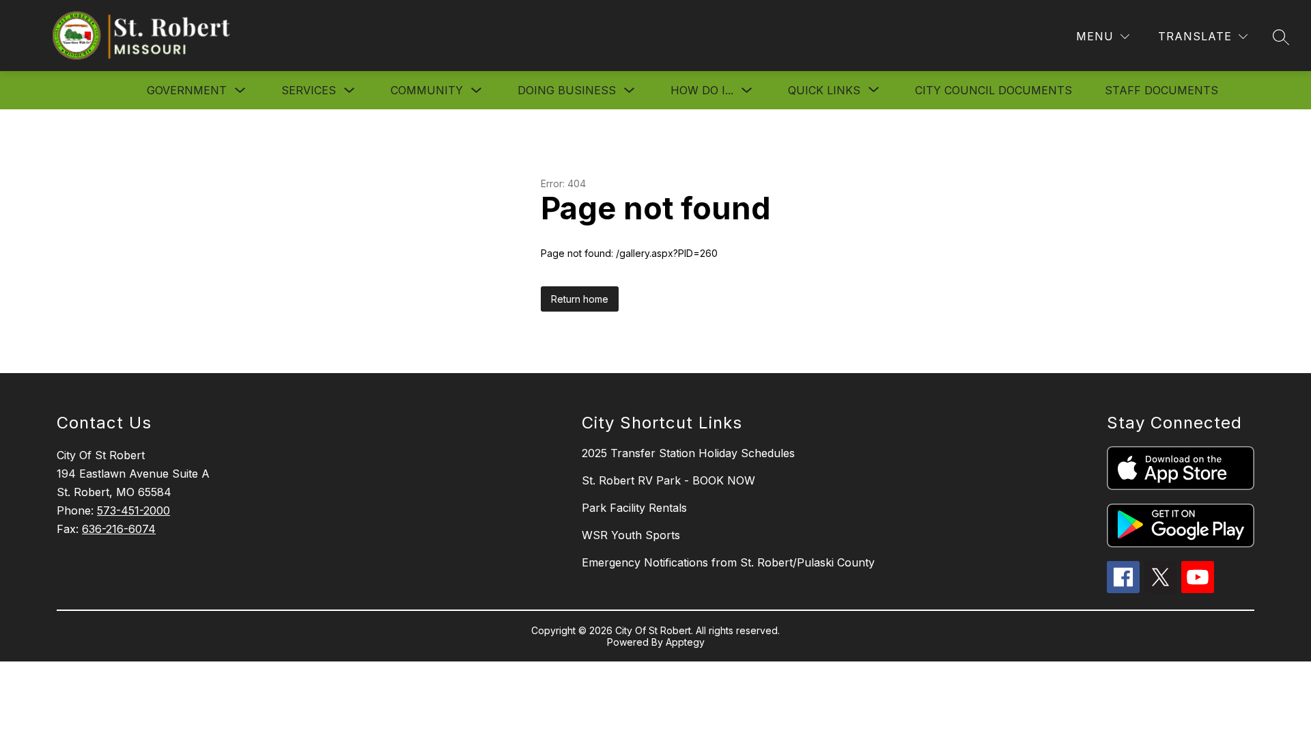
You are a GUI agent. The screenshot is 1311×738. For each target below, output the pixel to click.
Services (308, 90)
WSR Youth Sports (631, 535)
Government (187, 90)
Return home (579, 299)
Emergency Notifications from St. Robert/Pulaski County (728, 562)
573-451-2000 (133, 510)
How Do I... (702, 90)
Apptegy (685, 642)
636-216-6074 (119, 529)
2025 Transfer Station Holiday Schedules (688, 453)
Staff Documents (1161, 90)
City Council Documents (993, 90)
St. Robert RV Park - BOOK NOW (668, 480)
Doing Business (567, 90)
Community (427, 90)
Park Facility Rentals (634, 508)
